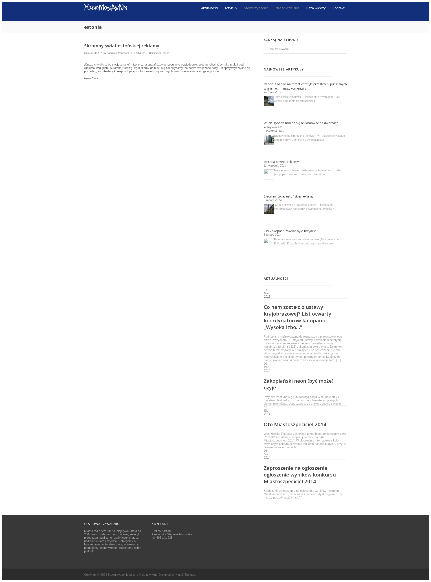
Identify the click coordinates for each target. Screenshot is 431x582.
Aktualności (209, 8)
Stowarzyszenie (256, 8)
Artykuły (231, 8)
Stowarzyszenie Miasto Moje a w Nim (132, 574)
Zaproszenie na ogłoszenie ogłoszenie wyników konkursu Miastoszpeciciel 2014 (300, 474)
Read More (91, 78)
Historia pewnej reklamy (281, 162)
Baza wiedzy (316, 8)
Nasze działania (287, 8)
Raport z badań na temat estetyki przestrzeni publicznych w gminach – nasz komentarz (305, 86)
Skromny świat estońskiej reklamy (121, 46)
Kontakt (338, 8)
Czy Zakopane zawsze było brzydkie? (290, 231)
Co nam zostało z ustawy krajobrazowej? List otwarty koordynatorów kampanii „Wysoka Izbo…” (297, 316)
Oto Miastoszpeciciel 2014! (296, 424)
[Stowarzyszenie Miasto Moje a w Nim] (106, 19)
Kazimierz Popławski (118, 53)
